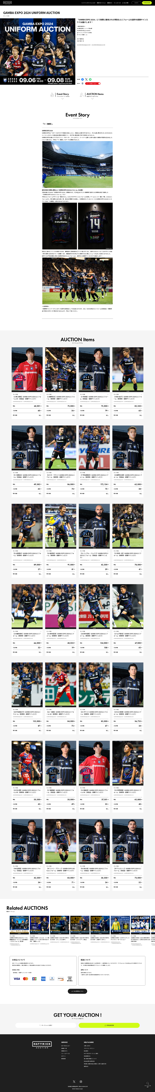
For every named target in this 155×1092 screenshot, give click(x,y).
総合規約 (86, 1051)
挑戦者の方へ (64, 1051)
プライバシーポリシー (89, 1048)
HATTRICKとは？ (65, 1045)
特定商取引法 (87, 1056)
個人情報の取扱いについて (90, 1058)
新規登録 (63, 1058)
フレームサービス (65, 1053)
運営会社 (86, 1066)
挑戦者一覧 (64, 1048)
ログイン (63, 1056)
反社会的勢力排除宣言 (89, 1061)
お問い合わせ (87, 1045)
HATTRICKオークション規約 (91, 1053)
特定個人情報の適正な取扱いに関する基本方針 (95, 1063)
